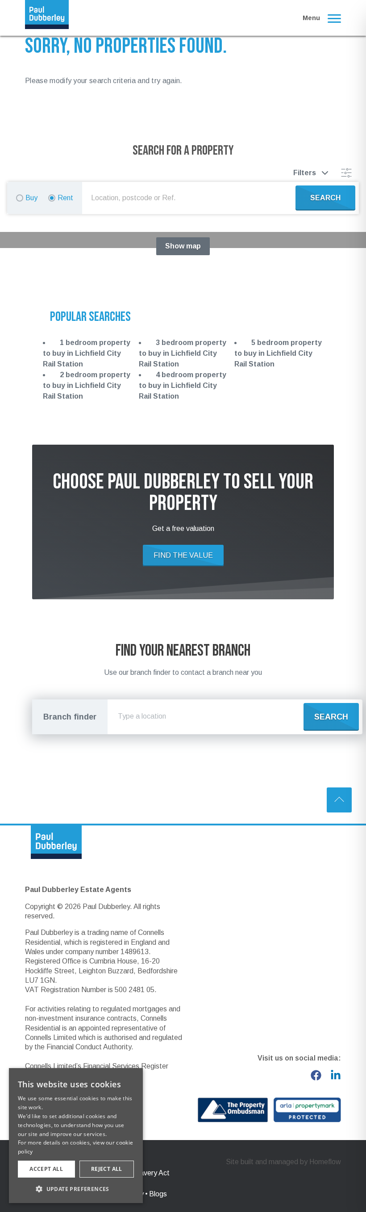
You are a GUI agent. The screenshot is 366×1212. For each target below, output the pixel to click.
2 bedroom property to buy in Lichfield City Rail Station (86, 385)
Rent (65, 198)
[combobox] (190, 198)
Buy (31, 198)
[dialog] (76, 1135)
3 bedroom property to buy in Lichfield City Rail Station (182, 353)
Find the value (183, 555)
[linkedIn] (335, 1075)
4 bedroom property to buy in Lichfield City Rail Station (182, 385)
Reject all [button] (106, 1169)
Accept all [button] (46, 1169)
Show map (183, 246)
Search (331, 716)
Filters (304, 173)
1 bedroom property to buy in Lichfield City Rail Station (86, 353)
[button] (76, 1188)
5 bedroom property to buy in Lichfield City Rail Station (278, 353)
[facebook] (316, 1075)
